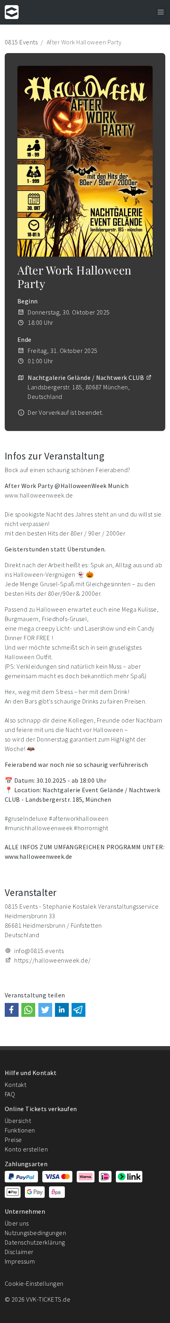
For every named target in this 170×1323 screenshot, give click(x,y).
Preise (13, 1140)
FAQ (10, 1094)
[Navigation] (161, 12)
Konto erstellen (26, 1149)
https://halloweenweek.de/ (52, 960)
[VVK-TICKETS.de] (12, 12)
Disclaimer (19, 1252)
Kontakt (15, 1085)
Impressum (20, 1261)
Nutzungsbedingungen (35, 1233)
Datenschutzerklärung (35, 1242)
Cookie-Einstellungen (34, 1283)
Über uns (17, 1223)
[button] (12, 1010)
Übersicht (18, 1121)
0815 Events (21, 42)
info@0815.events (39, 951)
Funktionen (20, 1130)
